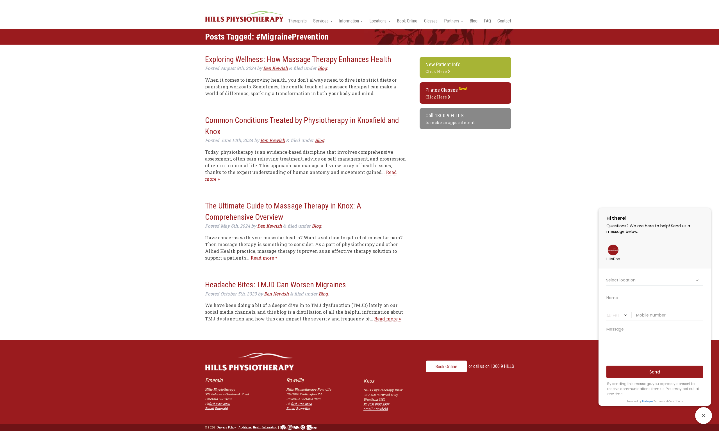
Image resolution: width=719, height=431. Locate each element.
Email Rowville (298, 408)
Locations (377, 21)
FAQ (487, 21)
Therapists (297, 21)
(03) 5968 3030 (219, 404)
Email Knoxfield (375, 409)
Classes (431, 21)
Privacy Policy (226, 427)
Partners (451, 21)
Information (349, 21)
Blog (473, 21)
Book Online (407, 21)
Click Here (443, 67)
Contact (504, 21)
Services (321, 21)
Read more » (264, 258)
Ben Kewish (275, 68)
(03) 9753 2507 (378, 404)
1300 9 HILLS (448, 115)
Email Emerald (216, 408)
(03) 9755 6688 (301, 404)
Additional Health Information (257, 427)
